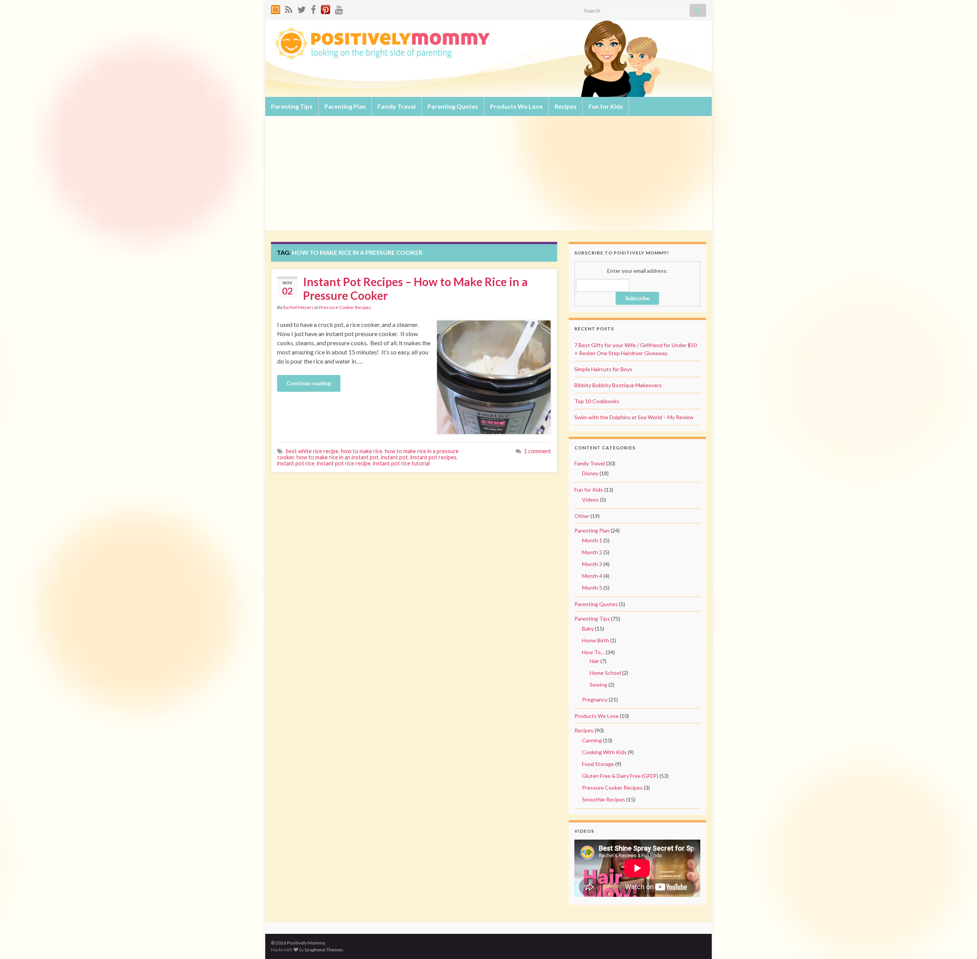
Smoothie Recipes (603, 799)
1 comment (537, 451)
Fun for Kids (605, 106)
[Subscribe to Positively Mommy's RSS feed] (288, 8)
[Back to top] (959, 941)
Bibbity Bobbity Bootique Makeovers (618, 385)
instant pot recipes (433, 457)
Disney (590, 473)
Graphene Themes (324, 950)
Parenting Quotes (452, 106)
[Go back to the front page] (488, 59)
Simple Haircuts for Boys (603, 369)
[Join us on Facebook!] (313, 8)
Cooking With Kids (604, 752)
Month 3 (592, 564)
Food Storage (598, 764)
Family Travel (396, 106)
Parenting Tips (292, 106)
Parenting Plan (345, 106)
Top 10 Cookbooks (596, 401)
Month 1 (592, 540)
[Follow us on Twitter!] (301, 8)
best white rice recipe (312, 451)
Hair (594, 661)
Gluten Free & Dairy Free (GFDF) (620, 775)
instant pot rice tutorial (401, 463)
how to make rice (361, 451)
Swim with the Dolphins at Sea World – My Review (633, 417)
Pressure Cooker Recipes (345, 307)
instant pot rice (295, 463)
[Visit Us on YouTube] (339, 8)
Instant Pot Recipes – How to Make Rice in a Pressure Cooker (415, 288)
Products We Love (516, 106)
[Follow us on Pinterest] (325, 8)
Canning (592, 740)
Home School (605, 672)
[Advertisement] (488, 173)
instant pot (394, 457)
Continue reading (309, 383)
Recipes (566, 106)
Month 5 (592, 587)
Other (581, 516)
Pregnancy (595, 699)
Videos (590, 499)
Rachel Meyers (298, 307)
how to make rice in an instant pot (338, 457)
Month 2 (592, 552)
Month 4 (592, 576)
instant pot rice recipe (344, 463)
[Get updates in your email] (275, 8)
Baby (588, 628)
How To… (593, 652)
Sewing (598, 684)
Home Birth (595, 640)
